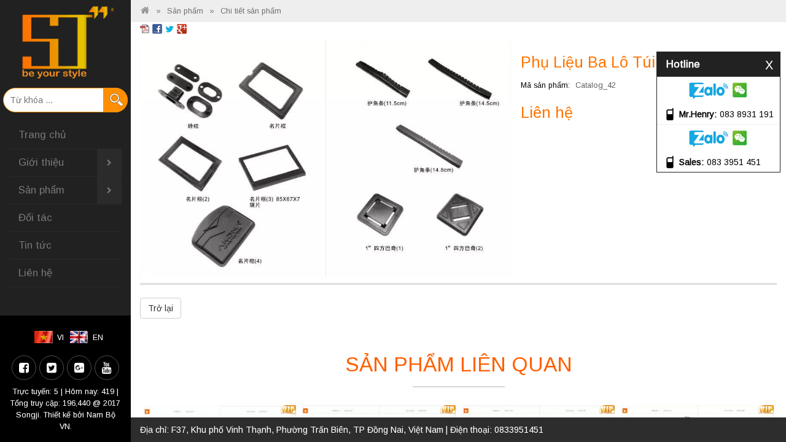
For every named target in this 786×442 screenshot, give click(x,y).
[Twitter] (51, 367)
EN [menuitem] (98, 337)
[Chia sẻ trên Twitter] (169, 28)
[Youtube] (107, 367)
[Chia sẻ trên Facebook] (157, 28)
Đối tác (35, 217)
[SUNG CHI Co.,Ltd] (65, 42)
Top (757, 397)
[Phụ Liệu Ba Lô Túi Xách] (326, 158)
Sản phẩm (41, 190)
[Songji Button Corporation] (145, 11)
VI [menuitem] (60, 337)
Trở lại (160, 308)
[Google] (79, 367)
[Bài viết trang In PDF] (145, 28)
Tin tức (35, 245)
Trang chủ (42, 135)
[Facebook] (24, 367)
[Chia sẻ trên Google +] (182, 28)
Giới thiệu (41, 162)
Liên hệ (35, 273)
